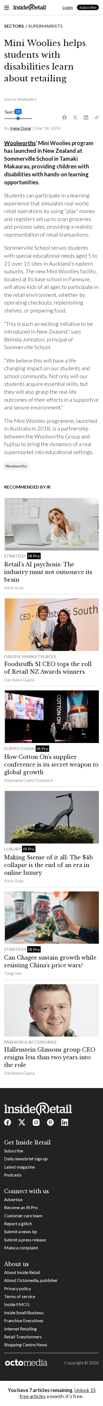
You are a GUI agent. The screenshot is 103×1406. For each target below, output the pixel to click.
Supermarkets (45, 25)
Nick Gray (14, 587)
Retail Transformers (23, 1336)
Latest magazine (19, 1166)
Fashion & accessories (30, 1042)
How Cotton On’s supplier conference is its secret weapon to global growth (51, 765)
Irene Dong (20, 128)
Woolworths (20, 143)
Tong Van (13, 973)
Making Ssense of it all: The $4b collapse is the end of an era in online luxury (48, 865)
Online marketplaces (30, 656)
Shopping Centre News (25, 1344)
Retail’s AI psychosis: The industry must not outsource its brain (48, 572)
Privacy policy (17, 1288)
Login (67, 7)
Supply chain (20, 748)
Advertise (13, 1199)
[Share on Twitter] (75, 117)
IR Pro (34, 555)
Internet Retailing (20, 1328)
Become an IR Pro (21, 1207)
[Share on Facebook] (64, 117)
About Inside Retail (22, 1272)
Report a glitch (18, 1223)
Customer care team (23, 1215)
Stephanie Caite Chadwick (28, 780)
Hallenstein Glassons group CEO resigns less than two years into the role (49, 1057)
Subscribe (87, 7)
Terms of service (19, 1296)
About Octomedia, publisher (31, 1280)
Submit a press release (25, 1239)
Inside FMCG (16, 1304)
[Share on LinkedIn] (86, 117)
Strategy (15, 555)
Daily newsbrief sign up (26, 1158)
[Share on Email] (96, 117)
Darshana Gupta (19, 679)
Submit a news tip (20, 1231)
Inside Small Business (24, 1312)
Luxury (13, 848)
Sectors (14, 25)
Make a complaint (21, 1247)
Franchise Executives (23, 1320)
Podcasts (13, 1174)
